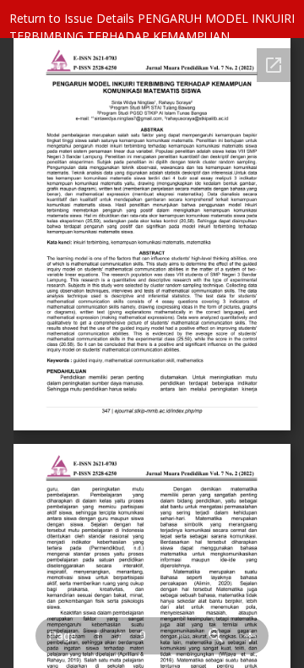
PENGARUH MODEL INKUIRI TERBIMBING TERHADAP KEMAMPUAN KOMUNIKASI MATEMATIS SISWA (152, 36)
